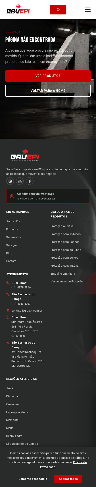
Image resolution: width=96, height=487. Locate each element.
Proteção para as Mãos (66, 234)
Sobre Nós (13, 221)
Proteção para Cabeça (65, 242)
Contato (11, 261)
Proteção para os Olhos (66, 250)
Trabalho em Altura (63, 273)
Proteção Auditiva (62, 226)
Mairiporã (12, 420)
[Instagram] (10, 181)
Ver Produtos (48, 76)
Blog (9, 253)
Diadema (12, 396)
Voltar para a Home (48, 91)
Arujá (9, 388)
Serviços (11, 245)
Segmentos (13, 237)
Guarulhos (12, 404)
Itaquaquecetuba (17, 412)
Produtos (12, 229)
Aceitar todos (68, 479)
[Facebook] (29, 181)
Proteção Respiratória (65, 265)
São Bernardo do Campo (22, 443)
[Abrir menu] (88, 10)
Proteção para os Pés (64, 257)
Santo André (14, 436)
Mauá (9, 428)
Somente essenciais (33, 479)
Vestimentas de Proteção (67, 281)
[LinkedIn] (20, 181)
